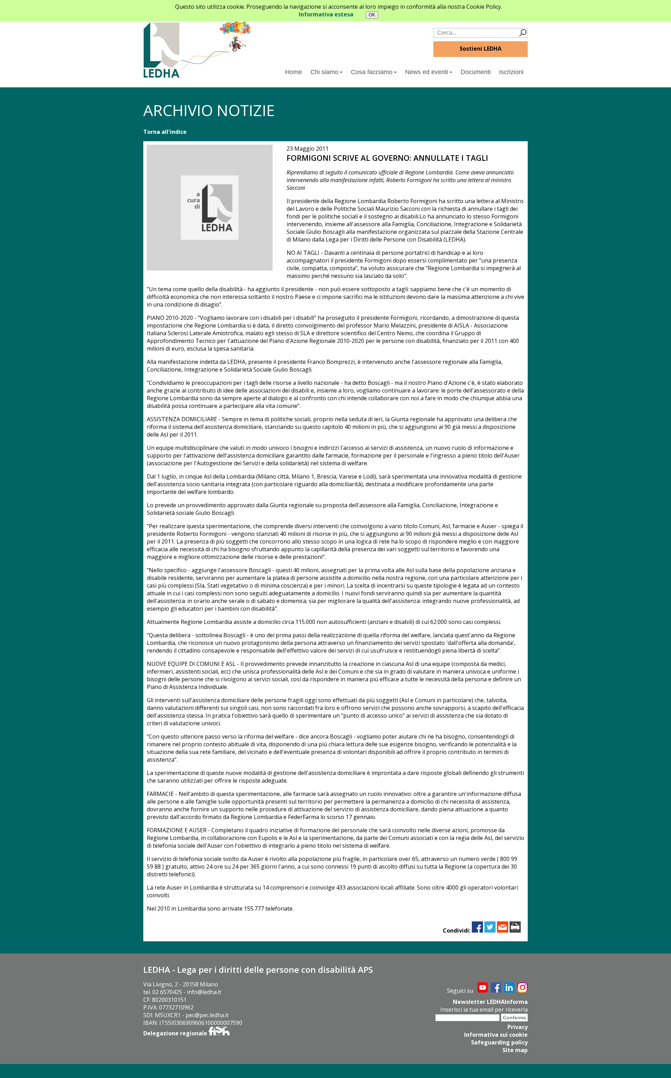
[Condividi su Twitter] (490, 930)
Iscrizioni (511, 72)
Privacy (517, 1027)
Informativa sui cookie (496, 1035)
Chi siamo (324, 72)
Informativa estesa (326, 14)
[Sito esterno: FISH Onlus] (219, 1033)
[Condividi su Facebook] (477, 930)
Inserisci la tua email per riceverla (484, 1009)
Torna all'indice (165, 132)
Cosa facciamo (371, 72)
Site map (515, 1050)
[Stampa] (515, 930)
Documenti (476, 72)
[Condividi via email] (502, 930)
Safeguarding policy (499, 1042)
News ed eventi (426, 72)
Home (293, 72)
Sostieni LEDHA (481, 48)
